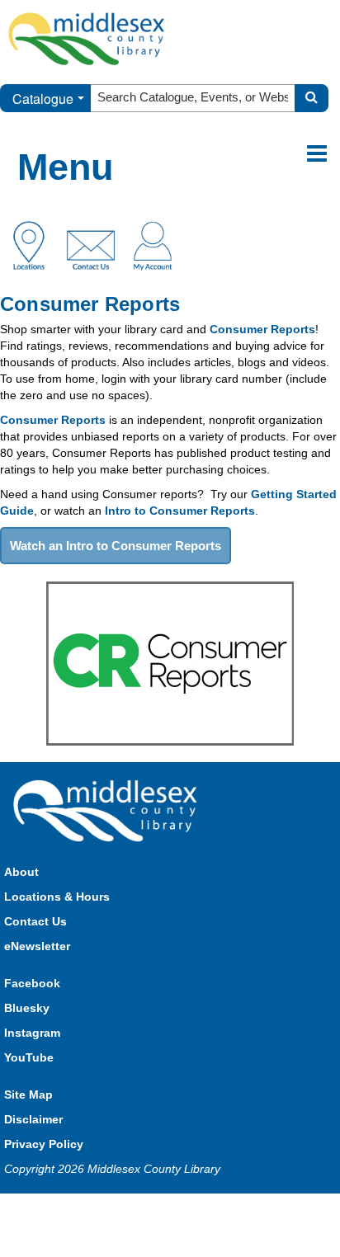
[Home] (86, 38)
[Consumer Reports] (170, 662)
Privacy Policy (43, 1144)
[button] (317, 154)
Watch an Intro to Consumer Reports (115, 546)
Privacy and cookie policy (97, 1209)
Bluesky (27, 1008)
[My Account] (152, 244)
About (21, 871)
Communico (278, 1209)
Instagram (32, 1032)
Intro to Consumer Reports (180, 510)
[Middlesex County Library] (107, 810)
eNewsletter (37, 946)
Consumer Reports (262, 329)
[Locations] (35, 244)
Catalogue (42, 98)
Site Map (28, 1094)
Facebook (32, 983)
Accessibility (205, 1209)
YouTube (29, 1057)
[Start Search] (311, 98)
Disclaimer (33, 1119)
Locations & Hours (57, 896)
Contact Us (35, 921)
